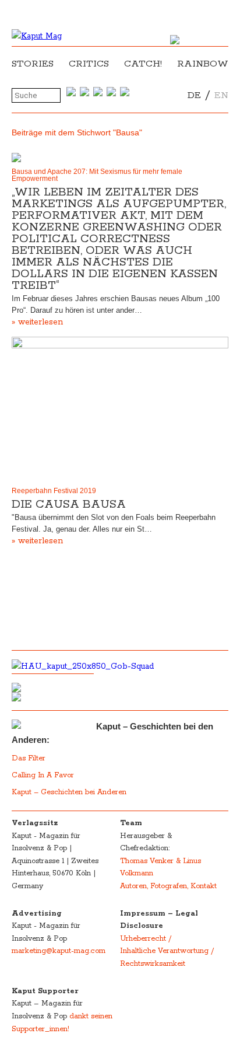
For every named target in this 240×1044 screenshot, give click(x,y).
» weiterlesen (37, 322)
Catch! (143, 64)
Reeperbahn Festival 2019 (54, 490)
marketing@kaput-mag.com (58, 951)
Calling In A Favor (43, 775)
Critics (89, 64)
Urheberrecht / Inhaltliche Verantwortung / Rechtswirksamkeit (167, 951)
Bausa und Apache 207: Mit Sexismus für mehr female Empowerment (97, 175)
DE (194, 95)
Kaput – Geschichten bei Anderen (69, 792)
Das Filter (30, 758)
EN (221, 95)
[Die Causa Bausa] (120, 409)
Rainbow (202, 64)
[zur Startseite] (37, 36)
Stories (33, 64)
